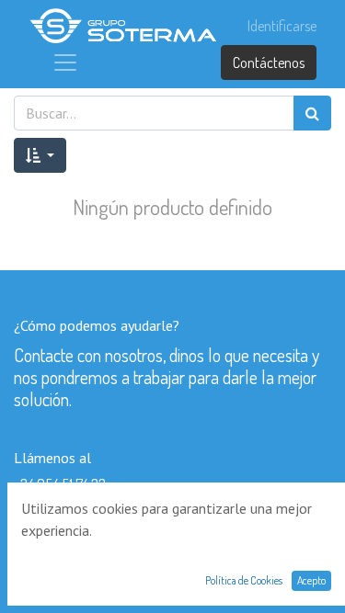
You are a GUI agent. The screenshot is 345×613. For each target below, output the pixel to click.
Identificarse (281, 26)
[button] (40, 155)
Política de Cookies (243, 580)
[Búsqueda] (312, 113)
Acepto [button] (311, 580)
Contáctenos (269, 62)
